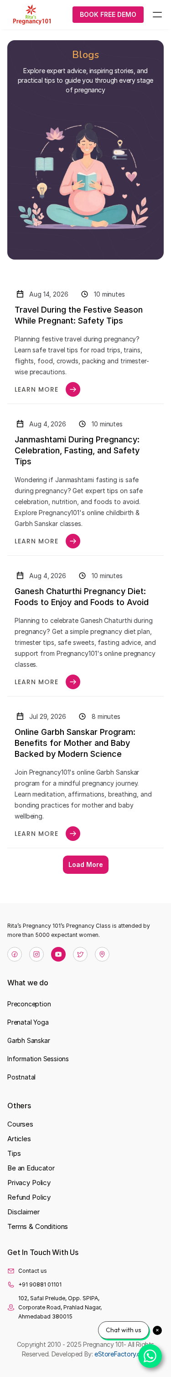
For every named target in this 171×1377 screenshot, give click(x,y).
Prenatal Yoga (27, 1022)
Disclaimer (23, 1211)
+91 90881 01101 (40, 1284)
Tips (14, 1153)
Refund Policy (29, 1197)
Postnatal (21, 1077)
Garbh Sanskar (28, 1040)
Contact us (32, 1270)
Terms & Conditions (37, 1226)
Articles (19, 1138)
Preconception (29, 1004)
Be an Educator (31, 1168)
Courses (20, 1124)
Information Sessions (38, 1059)
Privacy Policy (29, 1182)
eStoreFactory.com (121, 1354)
